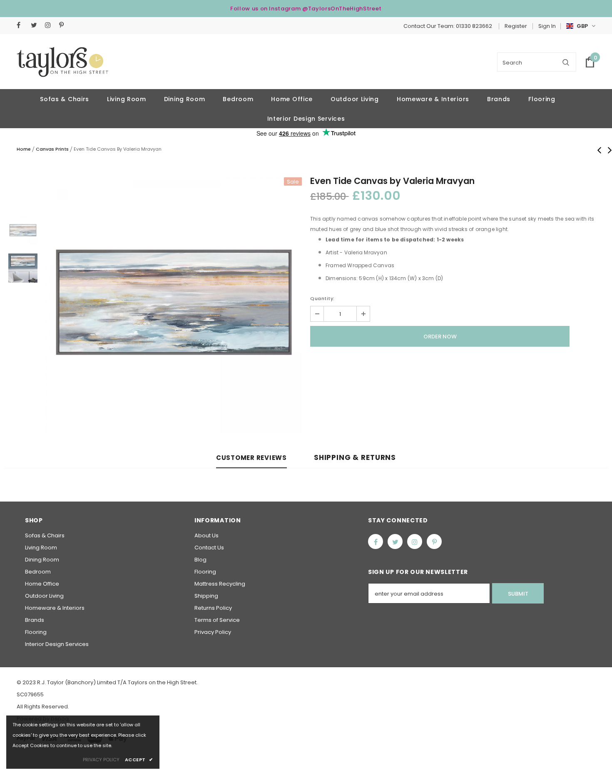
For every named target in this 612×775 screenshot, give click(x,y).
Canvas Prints (52, 149)
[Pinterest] (64, 25)
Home (24, 149)
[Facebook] (22, 25)
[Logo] (62, 62)
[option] (174, 305)
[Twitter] (36, 25)
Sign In (547, 26)
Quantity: (322, 298)
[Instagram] (50, 25)
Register (516, 26)
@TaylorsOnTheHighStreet (342, 8)
